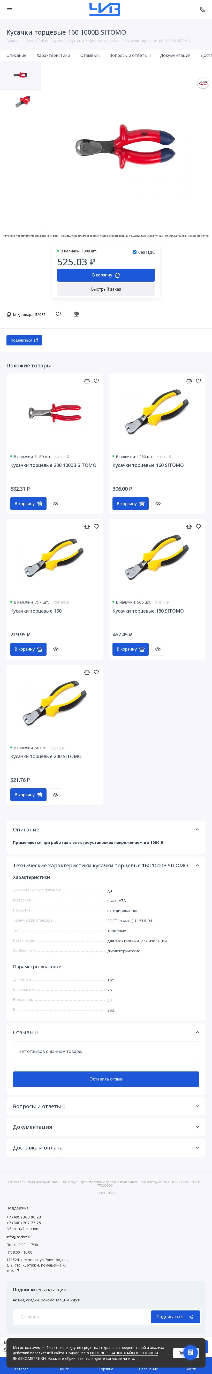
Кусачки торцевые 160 (36, 611)
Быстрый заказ (106, 289)
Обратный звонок (22, 1228)
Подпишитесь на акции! (40, 1289)
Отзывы (90, 55)
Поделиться (21, 340)
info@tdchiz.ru (19, 1236)
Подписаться (170, 1316)
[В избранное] (59, 314)
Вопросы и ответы (130, 55)
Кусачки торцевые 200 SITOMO (46, 756)
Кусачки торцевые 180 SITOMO (148, 611)
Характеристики (53, 55)
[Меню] (9, 9)
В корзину (24, 503)
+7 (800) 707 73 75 (23, 1222)
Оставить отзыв (106, 1079)
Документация (175, 55)
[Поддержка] (202, 9)
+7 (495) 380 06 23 (23, 1216)
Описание (16, 55)
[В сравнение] (78, 314)
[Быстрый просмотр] (55, 503)
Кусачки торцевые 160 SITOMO (148, 465)
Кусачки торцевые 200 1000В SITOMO (53, 465)
